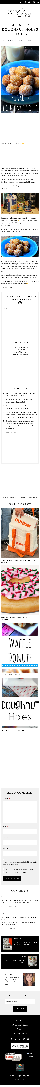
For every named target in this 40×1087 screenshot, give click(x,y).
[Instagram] (29, 2)
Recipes (29, 497)
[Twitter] (21, 2)
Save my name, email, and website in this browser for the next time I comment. (20, 863)
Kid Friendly (22, 497)
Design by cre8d (20, 1079)
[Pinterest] (25, 2)
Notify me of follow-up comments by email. (19, 869)
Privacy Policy (20, 1033)
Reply (3, 906)
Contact (20, 1029)
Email (5, 838)
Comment (6, 799)
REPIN (12, 143)
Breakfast (13, 497)
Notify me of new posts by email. (16, 872)
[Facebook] (16, 2)
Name (5, 827)
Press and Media (20, 1025)
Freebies (20, 1020)
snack (35, 497)
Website (5, 848)
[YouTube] (34, 2)
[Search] (38, 2)
